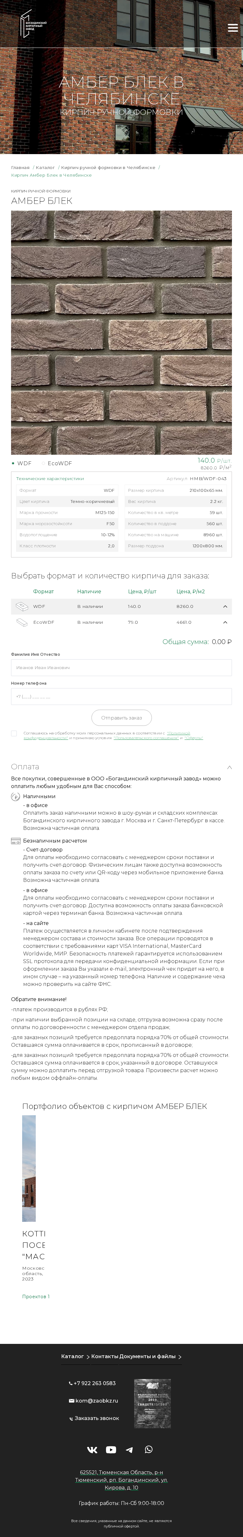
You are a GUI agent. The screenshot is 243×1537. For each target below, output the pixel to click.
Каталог (72, 1356)
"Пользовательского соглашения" (146, 737)
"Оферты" (193, 737)
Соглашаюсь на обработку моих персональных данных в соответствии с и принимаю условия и (113, 735)
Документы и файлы (147, 1356)
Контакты (104, 1356)
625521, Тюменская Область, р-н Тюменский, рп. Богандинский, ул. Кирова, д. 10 (121, 1480)
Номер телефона (29, 683)
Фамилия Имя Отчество (35, 654)
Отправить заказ (121, 718)
